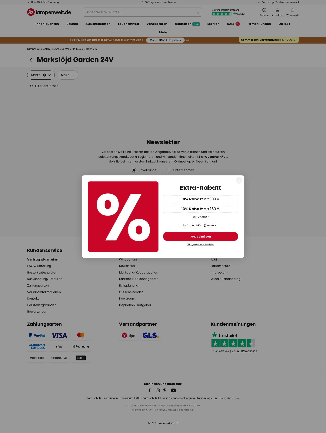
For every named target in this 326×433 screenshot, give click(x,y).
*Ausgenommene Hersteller (200, 244)
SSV (200, 226)
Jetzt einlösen (200, 237)
